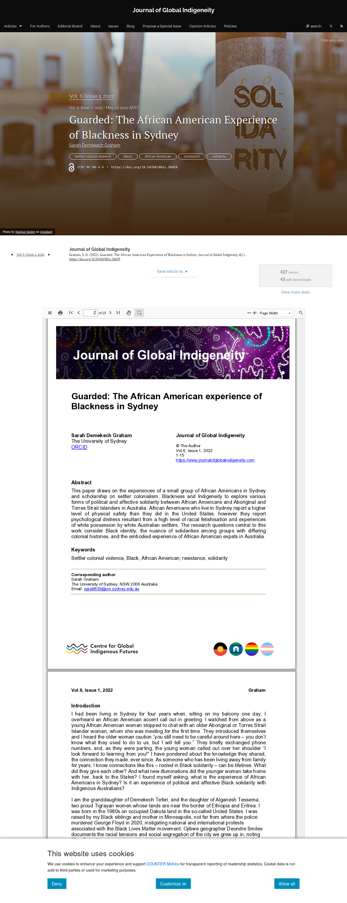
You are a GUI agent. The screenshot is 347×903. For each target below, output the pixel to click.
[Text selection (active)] (139, 312)
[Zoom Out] (249, 312)
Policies (230, 26)
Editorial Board (70, 26)
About (95, 26)
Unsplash (46, 232)
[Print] (60, 312)
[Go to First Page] (71, 312)
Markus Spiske (25, 232)
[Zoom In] (254, 312)
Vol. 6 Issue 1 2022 (91, 96)
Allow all (289, 883)
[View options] (49, 313)
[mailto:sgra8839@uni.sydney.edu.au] (111, 588)
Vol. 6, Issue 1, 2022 (85, 108)
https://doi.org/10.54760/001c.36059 (144, 167)
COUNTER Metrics (163, 863)
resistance (192, 156)
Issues (113, 26)
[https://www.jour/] (190, 460)
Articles (10, 26)
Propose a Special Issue (162, 26)
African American (158, 156)
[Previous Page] (78, 312)
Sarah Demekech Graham (94, 145)
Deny (59, 883)
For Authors (40, 26)
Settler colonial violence (93, 156)
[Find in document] (301, 312)
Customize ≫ (175, 883)
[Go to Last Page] (118, 312)
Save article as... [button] (172, 271)
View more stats (295, 292)
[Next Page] (110, 312)
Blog (130, 26)
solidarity (219, 156)
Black (128, 156)
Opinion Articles (202, 26)
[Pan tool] (128, 312)
